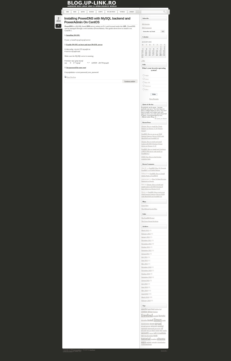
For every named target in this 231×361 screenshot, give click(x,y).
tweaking (154, 339)
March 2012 (145, 230)
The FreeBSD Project (147, 218)
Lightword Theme (68, 351)
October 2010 (145, 274)
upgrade (154, 342)
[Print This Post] (65, 77)
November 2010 (146, 270)
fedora (155, 312)
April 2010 (144, 294)
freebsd (147, 315)
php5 (153, 330)
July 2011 (144, 257)
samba (165, 330)
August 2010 (145, 280)
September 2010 (146, 277)
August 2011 (145, 254)
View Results (154, 99)
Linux (147, 79)
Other (146, 89)
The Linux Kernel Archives (149, 221)
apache (144, 309)
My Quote (157, 118)
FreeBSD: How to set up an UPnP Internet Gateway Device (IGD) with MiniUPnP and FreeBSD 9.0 (152, 136)
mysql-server (145, 326)
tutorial (146, 338)
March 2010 (145, 297)
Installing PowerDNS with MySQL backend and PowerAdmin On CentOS (97, 20)
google (155, 316)
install (150, 320)
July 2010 (144, 284)
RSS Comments (147, 28)
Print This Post (71, 77)
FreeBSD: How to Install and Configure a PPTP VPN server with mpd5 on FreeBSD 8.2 (153, 151)
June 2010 (144, 287)
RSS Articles (146, 24)
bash (149, 309)
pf (162, 328)
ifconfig (144, 320)
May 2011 (144, 264)
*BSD (147, 75)
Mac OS (147, 82)
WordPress (92, 350)
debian (150, 312)
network (154, 326)
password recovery (154, 328)
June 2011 (144, 260)
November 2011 (146, 244)
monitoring (145, 324)
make (164, 320)
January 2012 (145, 237)
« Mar (143, 60)
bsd (160, 309)
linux (158, 319)
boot (153, 309)
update (148, 342)
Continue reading (129, 81)
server (151, 333)
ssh (155, 333)
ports (157, 330)
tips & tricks (148, 336)
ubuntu (161, 338)
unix (143, 341)
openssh (144, 328)
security (145, 333)
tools (155, 335)
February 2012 (146, 234)
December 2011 (146, 240)
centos (144, 311)
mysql (158, 323)
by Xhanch (164, 118)
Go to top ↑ (164, 350)
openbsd (160, 326)
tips (142, 336)
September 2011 (146, 250)
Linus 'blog (144, 205)
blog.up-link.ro (77, 350)
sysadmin (161, 333)
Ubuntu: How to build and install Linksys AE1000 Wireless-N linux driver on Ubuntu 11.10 (151, 144)
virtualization (161, 342)
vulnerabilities (146, 344)
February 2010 (146, 300)
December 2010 (146, 267)
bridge (157, 309)
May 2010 (144, 290)
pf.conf (143, 330)
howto (162, 315)
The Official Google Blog (149, 209)
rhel (161, 330)
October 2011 (145, 247)
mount (152, 324)
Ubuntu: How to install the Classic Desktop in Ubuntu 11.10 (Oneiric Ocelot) (152, 129)
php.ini (149, 330)
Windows (148, 86)
